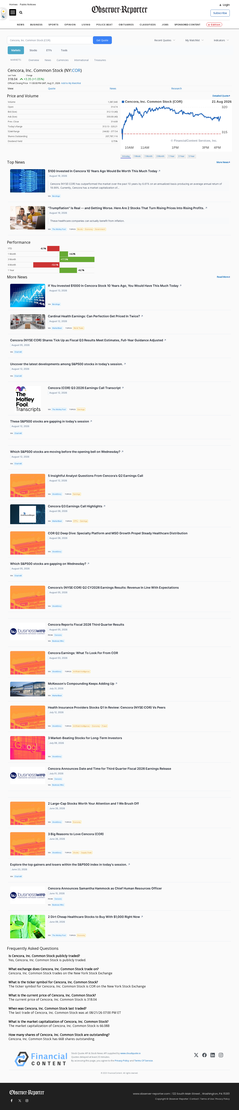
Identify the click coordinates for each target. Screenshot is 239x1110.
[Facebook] (204, 1059)
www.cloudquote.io (130, 1053)
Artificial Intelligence (81, 671)
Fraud (104, 726)
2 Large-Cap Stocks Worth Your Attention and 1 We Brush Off (93, 803)
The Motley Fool (59, 229)
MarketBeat (57, 328)
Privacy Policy (122, 1060)
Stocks (33, 50)
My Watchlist (192, 40)
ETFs (49, 50)
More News (223, 162)
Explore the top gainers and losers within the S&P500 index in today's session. (70, 864)
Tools (64, 50)
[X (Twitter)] (196, 1059)
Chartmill (18, 352)
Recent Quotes (162, 40)
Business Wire (58, 641)
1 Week (137, 156)
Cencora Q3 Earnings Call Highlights (77, 506)
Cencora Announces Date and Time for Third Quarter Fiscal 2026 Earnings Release (109, 768)
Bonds (80, 229)
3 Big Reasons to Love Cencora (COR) (76, 834)
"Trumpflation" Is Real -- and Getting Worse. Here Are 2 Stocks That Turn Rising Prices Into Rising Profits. (128, 208)
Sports (53, 24)
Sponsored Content (187, 24)
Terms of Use (207, 1098)
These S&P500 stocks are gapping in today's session (51, 421)
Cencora (58, 635)
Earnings (81, 409)
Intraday (126, 156)
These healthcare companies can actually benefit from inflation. (87, 220)
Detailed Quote (221, 95)
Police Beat (104, 24)
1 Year (171, 156)
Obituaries (126, 24)
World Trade (78, 328)
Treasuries (100, 60)
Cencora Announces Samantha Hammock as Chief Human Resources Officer (105, 888)
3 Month (160, 156)
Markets (15, 50)
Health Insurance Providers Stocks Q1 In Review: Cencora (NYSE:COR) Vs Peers (107, 707)
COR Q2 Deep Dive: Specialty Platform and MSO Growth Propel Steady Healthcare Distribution (118, 533)
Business (36, 24)
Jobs (165, 24)
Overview (34, 60)
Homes (13, 4)
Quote (51, 88)
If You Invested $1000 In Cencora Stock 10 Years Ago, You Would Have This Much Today (115, 285)
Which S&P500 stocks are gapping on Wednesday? (50, 564)
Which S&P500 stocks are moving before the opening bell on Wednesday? (67, 452)
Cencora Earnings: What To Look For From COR (83, 653)
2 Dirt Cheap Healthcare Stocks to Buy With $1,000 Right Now (95, 917)
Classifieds (148, 24)
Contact (194, 1098)
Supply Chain (86, 853)
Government (100, 229)
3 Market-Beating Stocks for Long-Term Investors (85, 738)
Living (86, 24)
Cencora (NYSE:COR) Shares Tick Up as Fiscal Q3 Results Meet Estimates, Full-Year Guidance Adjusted (88, 340)
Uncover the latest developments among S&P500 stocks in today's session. (68, 364)
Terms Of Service (143, 1060)
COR (76, 70)
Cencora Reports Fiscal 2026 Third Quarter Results (86, 624)
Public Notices (28, 4)
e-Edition (214, 24)
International (81, 60)
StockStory (56, 494)
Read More (223, 276)
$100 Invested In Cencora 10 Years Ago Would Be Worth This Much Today (104, 171)
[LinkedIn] (212, 1059)
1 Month (148, 156)
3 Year (181, 156)
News (20, 24)
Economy (89, 229)
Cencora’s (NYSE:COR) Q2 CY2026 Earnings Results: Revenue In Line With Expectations (113, 587)
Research (176, 88)
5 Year (192, 156)
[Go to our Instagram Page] (27, 1101)
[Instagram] (220, 1059)
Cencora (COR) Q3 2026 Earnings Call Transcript (86, 388)
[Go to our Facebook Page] (11, 1101)
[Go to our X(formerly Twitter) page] (19, 1101)
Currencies (63, 60)
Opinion (70, 24)
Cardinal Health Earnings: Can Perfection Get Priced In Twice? (95, 316)
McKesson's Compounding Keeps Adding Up (83, 683)
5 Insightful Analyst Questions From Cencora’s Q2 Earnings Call (95, 476)
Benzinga (56, 196)
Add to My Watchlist (71, 83)
